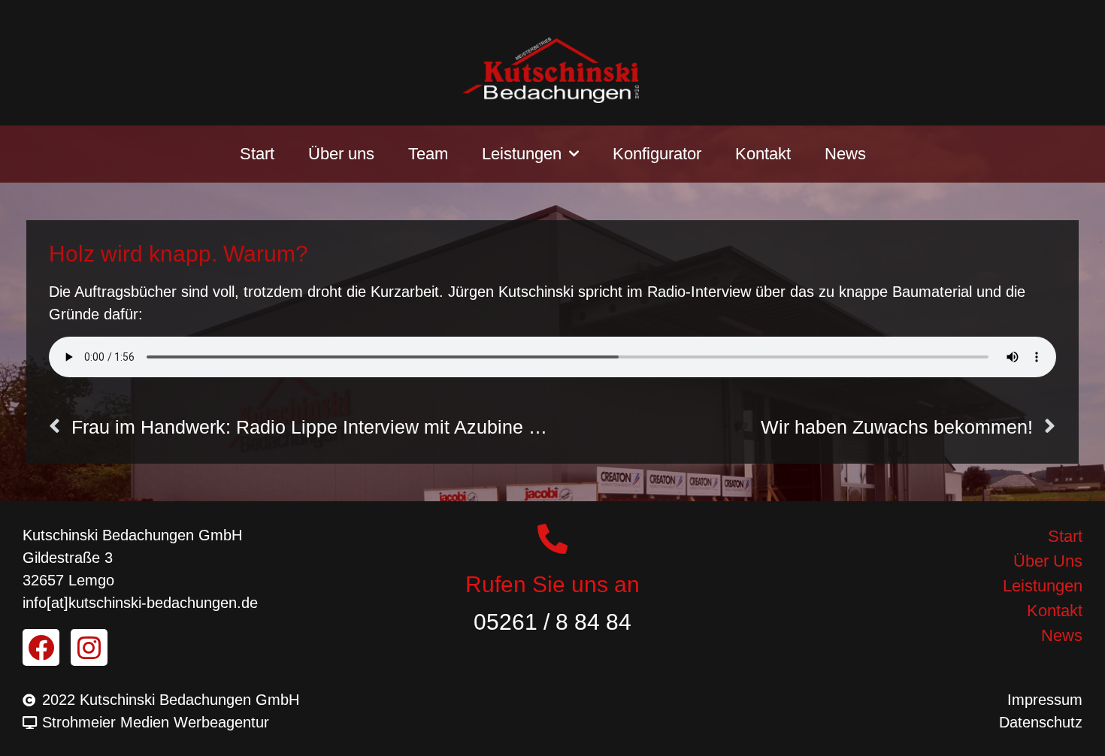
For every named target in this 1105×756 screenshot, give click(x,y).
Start (257, 153)
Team (428, 153)
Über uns (341, 153)
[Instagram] (89, 647)
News (845, 153)
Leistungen (522, 153)
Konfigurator (657, 153)
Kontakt (763, 153)
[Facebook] (41, 647)
